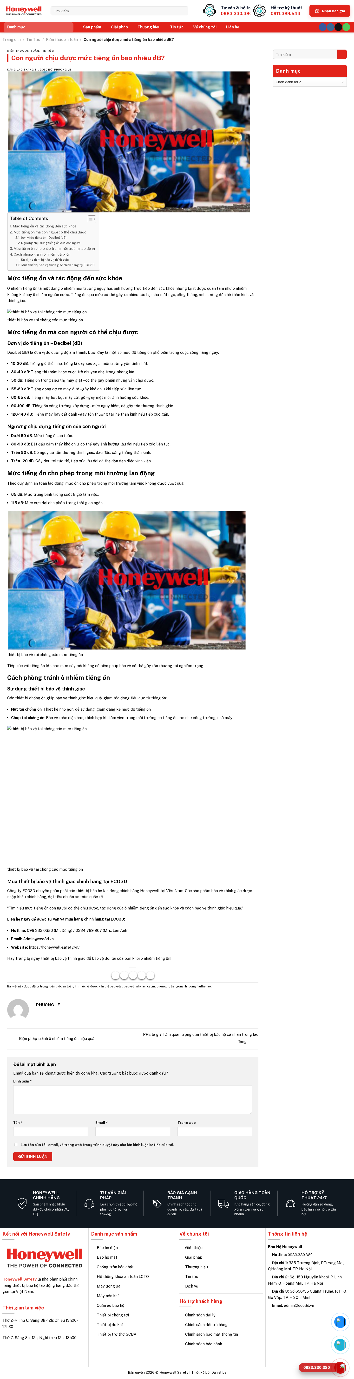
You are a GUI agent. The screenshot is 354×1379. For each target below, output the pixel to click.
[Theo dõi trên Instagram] (330, 27)
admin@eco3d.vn (299, 1305)
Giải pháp (119, 27)
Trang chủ (11, 39)
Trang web (186, 1123)
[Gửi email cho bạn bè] (133, 975)
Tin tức (177, 27)
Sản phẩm (92, 27)
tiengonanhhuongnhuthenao (191, 986)
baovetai (116, 986)
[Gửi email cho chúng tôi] (338, 27)
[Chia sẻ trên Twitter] (124, 975)
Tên (17, 1123)
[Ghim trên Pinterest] (142, 975)
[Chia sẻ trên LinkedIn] (150, 975)
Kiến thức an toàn (62, 39)
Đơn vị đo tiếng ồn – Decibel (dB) (43, 237)
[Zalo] (340, 1344)
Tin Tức (33, 39)
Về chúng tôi (204, 27)
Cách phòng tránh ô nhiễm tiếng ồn (42, 254)
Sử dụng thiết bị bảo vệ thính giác (45, 260)
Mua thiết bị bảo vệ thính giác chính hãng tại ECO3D (58, 265)
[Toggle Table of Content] (89, 219)
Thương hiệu (149, 27)
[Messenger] (340, 1322)
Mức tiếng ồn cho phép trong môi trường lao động (54, 248)
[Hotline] (340, 1367)
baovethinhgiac (135, 986)
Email (101, 1123)
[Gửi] (183, 10)
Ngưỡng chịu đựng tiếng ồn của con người (50, 243)
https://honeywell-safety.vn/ (54, 947)
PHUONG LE (62, 69)
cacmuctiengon (158, 986)
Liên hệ (232, 27)
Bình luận (22, 1081)
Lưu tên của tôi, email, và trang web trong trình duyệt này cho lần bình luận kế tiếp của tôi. (97, 1145)
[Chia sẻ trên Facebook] (115, 975)
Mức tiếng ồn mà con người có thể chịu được (49, 232)
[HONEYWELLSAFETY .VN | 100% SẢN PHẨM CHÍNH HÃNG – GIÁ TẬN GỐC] (23, 11)
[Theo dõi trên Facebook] (323, 27)
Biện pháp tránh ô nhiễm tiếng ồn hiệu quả (56, 1039)
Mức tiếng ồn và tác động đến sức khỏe (44, 226)
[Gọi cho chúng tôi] (346, 27)
